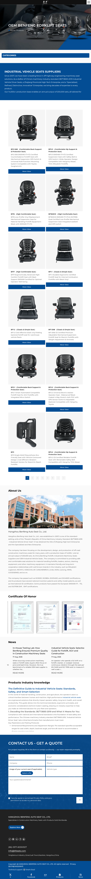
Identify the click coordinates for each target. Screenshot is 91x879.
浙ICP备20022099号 (15, 866)
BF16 (24, 214)
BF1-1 (60, 272)
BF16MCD (63, 214)
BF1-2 (23, 330)
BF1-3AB (62, 330)
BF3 (12, 452)
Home (12, 30)
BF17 (24, 272)
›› (63, 478)
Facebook (31, 877)
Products (59, 877)
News (80, 877)
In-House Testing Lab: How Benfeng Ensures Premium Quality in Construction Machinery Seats (25, 651)
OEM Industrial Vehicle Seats (31, 559)
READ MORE (14, 673)
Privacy (73, 864)
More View (26, 171)
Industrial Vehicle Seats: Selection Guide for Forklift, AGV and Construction (64, 651)
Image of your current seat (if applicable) (25, 769)
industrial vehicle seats (72, 697)
